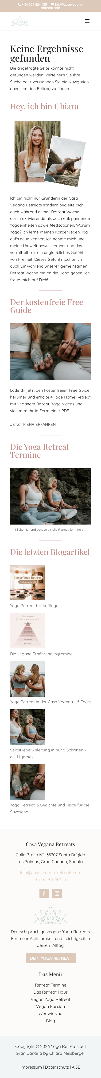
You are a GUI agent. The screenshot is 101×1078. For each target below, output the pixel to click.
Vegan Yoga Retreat (50, 999)
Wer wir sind (50, 1013)
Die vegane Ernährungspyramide (41, 653)
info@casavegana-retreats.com (50, 872)
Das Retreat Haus (50, 992)
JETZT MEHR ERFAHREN (33, 424)
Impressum (31, 1067)
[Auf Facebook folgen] (44, 893)
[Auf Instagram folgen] (57, 893)
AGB (76, 1067)
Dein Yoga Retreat (50, 958)
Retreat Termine (50, 985)
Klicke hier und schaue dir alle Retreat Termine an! (50, 529)
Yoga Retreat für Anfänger (35, 605)
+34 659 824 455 (50, 879)
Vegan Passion (50, 1006)
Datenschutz (57, 1067)
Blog (50, 1020)
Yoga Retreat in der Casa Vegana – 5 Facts (50, 701)
